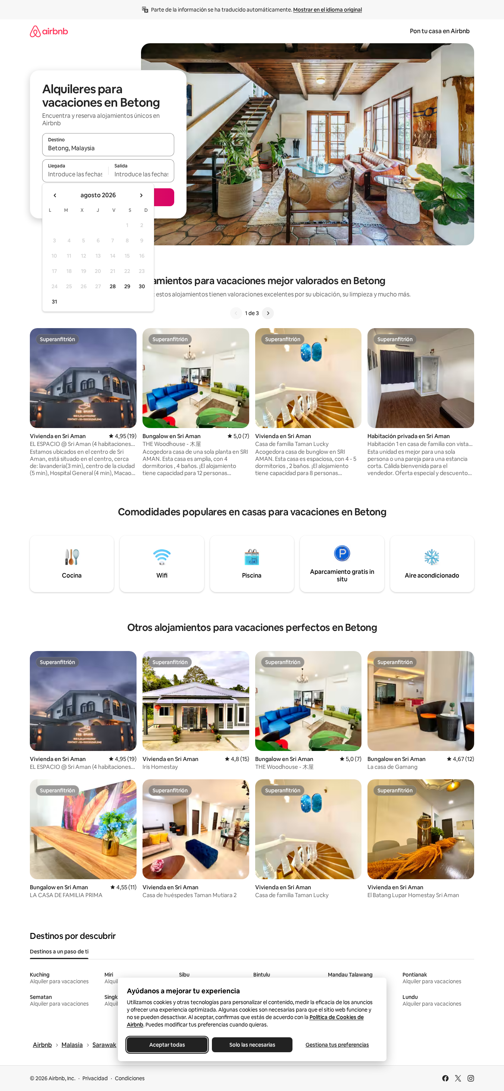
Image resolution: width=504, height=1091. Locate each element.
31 (54, 301)
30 (142, 286)
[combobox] (108, 148)
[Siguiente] (268, 313)
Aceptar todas (167, 1044)
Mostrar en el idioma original (327, 9)
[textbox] (75, 174)
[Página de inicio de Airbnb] (49, 31)
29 (127, 286)
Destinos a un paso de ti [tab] (59, 951)
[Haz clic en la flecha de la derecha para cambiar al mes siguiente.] (141, 195)
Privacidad (95, 1078)
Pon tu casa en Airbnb (440, 31)
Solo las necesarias (252, 1044)
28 (113, 286)
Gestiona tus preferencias (337, 1044)
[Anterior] (236, 313)
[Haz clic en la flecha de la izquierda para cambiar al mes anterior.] (55, 195)
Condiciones (130, 1078)
